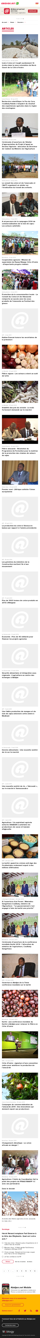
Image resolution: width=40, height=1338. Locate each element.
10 (26, 1271)
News (12, 22)
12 (35, 1271)
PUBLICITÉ (19, 18)
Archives (29, 1261)
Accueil (4, 22)
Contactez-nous (10, 1325)
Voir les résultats (20, 1261)
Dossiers (20, 22)
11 (30, 1271)
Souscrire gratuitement (13, 1305)
